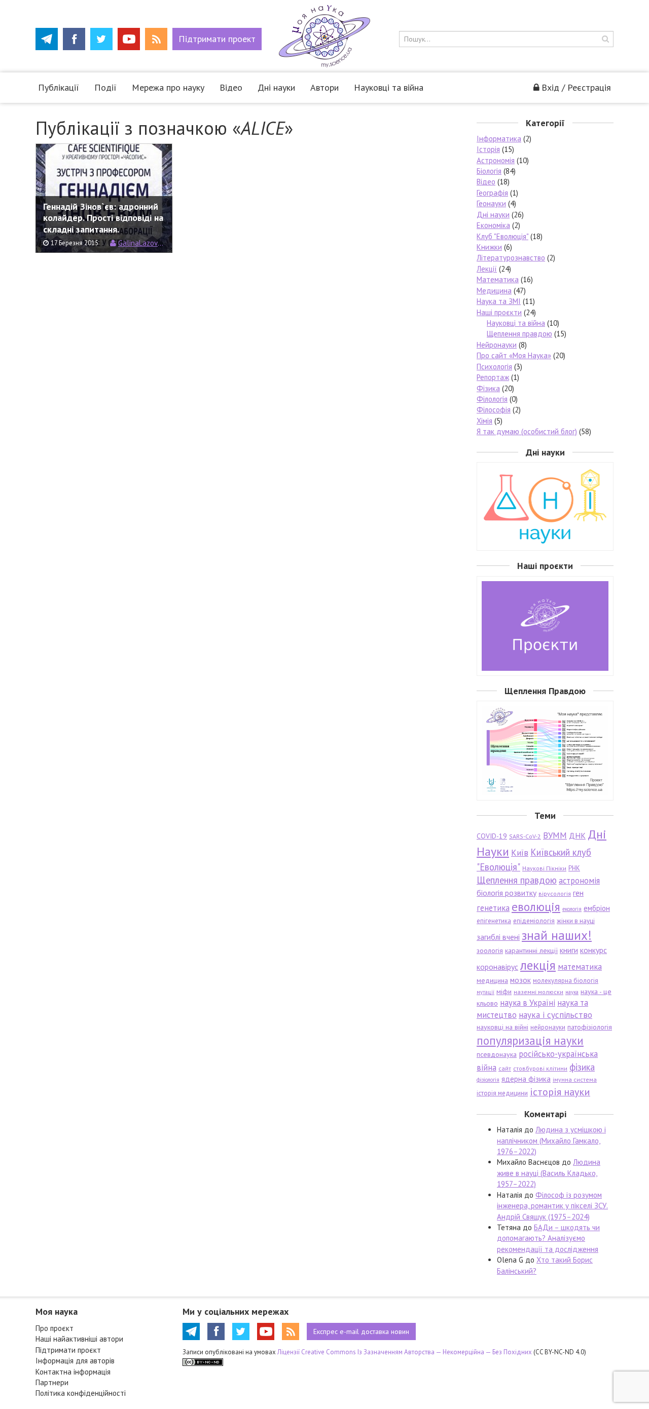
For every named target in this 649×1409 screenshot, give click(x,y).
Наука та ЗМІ (499, 301)
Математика (498, 279)
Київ (519, 852)
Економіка (493, 225)
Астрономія (496, 160)
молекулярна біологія (565, 980)
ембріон (597, 908)
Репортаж (493, 377)
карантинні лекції (531, 950)
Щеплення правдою (519, 333)
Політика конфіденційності (80, 1393)
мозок (520, 980)
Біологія (489, 171)
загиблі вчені (498, 937)
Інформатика (499, 138)
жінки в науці (576, 921)
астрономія (579, 880)
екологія (572, 908)
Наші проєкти (499, 312)
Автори (324, 87)
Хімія (484, 421)
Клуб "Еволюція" (502, 236)
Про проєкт (54, 1328)
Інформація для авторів (75, 1360)
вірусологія (554, 893)
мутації (485, 992)
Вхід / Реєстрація (576, 87)
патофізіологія (589, 1027)
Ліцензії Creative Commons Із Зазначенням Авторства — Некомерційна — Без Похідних (404, 1352)
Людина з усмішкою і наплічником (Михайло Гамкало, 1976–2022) (551, 1140)
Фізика (488, 388)
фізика (582, 1067)
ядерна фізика (526, 1079)
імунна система (575, 1079)
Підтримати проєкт (68, 1350)
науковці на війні (502, 1027)
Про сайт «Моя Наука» (514, 355)
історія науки (560, 1091)
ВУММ (555, 835)
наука (572, 992)
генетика (493, 907)
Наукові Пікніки (544, 868)
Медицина (494, 290)
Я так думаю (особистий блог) (527, 431)
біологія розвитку (506, 893)
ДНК (577, 835)
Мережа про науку (168, 87)
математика (580, 966)
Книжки (489, 247)
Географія (492, 193)
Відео (231, 87)
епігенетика (494, 921)
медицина (492, 980)
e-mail (361, 1331)
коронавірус (497, 967)
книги (569, 950)
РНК (574, 868)
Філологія (492, 399)
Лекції (487, 269)
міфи (504, 991)
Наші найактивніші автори (79, 1339)
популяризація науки (530, 1040)
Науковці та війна (388, 87)
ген (578, 893)
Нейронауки (497, 345)
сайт (504, 1068)
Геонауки (491, 203)
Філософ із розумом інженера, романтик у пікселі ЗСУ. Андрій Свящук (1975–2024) (552, 1206)
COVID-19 (492, 836)
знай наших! (557, 935)
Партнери (51, 1382)
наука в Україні (527, 1002)
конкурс (593, 950)
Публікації (58, 87)
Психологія (494, 366)
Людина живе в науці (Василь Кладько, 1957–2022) (548, 1173)
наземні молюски (538, 992)
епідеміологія (534, 921)
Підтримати (217, 39)
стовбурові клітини (540, 1068)
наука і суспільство (555, 1014)
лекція (538, 965)
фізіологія (488, 1079)
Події (105, 87)
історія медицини (502, 1093)
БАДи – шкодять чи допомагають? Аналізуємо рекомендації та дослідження (548, 1238)
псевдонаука (497, 1054)
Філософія (494, 409)
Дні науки (276, 87)
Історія (488, 149)
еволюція (536, 906)
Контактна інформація (73, 1372)
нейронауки (547, 1027)
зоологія (490, 950)
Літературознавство (511, 257)
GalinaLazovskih (141, 243)
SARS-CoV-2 (525, 836)
